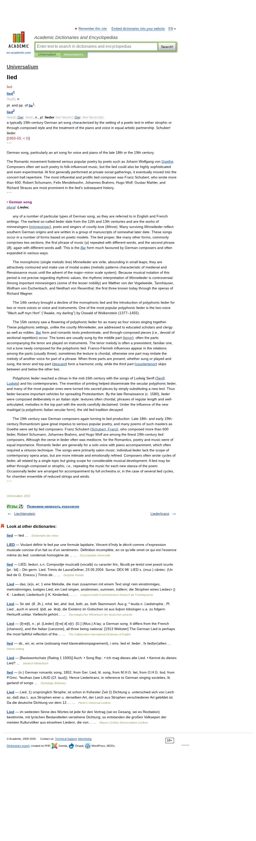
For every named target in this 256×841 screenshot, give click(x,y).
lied (10, 535)
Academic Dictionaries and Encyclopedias (76, 37)
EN (170, 28)
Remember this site (93, 28)
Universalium (47, 54)
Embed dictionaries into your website (138, 28)
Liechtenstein (24, 514)
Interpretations (73, 54)
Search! (167, 47)
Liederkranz (159, 514)
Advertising (85, 738)
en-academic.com (18, 52)
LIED (11, 545)
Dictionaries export (18, 745)
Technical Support (66, 738)
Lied (10, 584)
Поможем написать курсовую (53, 506)
